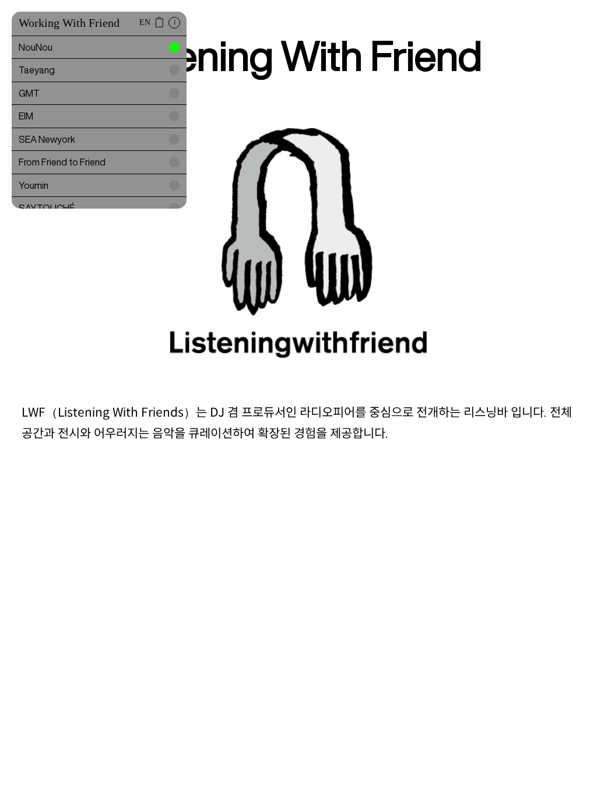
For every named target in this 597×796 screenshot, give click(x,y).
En (144, 22)
